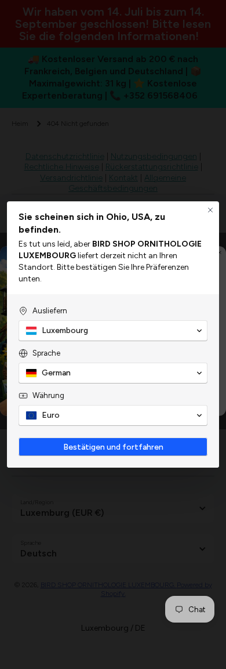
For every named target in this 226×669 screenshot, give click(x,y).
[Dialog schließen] (210, 210)
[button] (113, 330)
